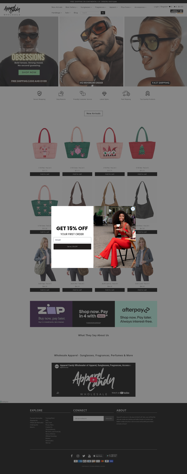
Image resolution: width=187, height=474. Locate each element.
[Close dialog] (133, 209)
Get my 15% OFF (72, 246)
